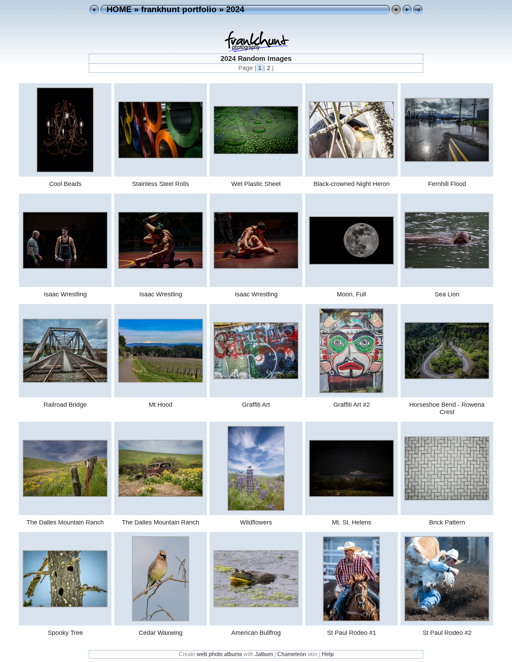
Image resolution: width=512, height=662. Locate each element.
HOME (119, 9)
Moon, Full (351, 294)
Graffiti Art (256, 404)
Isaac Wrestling (65, 294)
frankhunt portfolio (179, 9)
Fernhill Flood (447, 183)
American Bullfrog (256, 632)
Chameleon (291, 654)
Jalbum (264, 654)
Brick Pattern (447, 522)
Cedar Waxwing (161, 632)
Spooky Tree (65, 632)
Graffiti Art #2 (351, 404)
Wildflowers (256, 522)
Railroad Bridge (65, 404)
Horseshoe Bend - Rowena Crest (446, 408)
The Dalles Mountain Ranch (65, 522)
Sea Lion (447, 294)
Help (328, 654)
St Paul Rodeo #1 (351, 632)
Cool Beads (65, 183)
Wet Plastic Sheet (256, 183)
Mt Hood (160, 404)
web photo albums (219, 654)
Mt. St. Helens (351, 522)
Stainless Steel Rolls (160, 183)
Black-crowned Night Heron (351, 183)
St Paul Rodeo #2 (447, 632)
